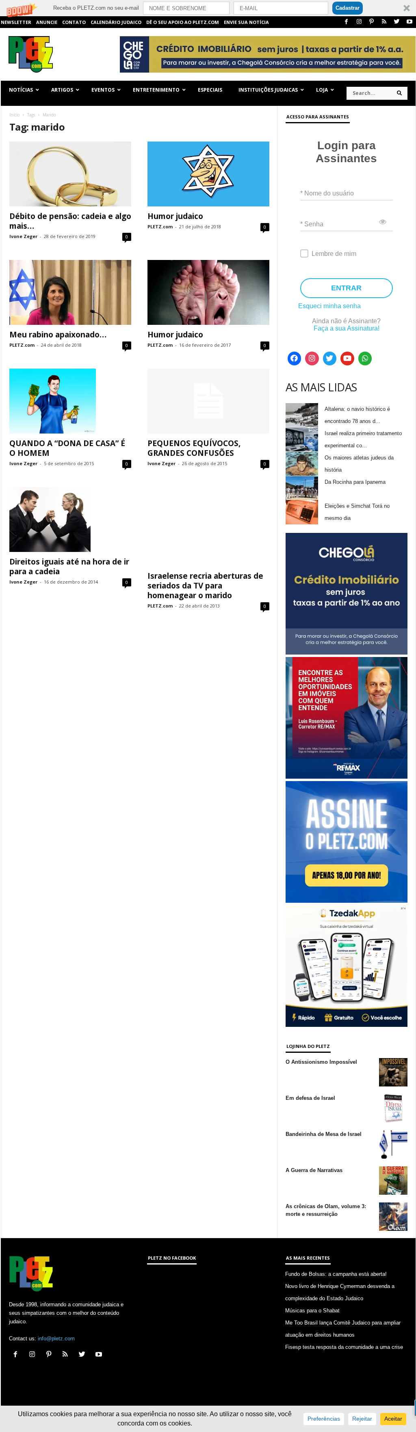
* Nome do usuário (327, 193)
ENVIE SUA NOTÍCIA (246, 22)
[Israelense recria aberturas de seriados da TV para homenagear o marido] (208, 526)
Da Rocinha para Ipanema (355, 482)
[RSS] (384, 22)
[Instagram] (359, 22)
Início (14, 115)
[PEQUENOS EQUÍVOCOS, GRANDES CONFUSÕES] (208, 401)
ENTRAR (346, 288)
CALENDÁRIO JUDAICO (116, 22)
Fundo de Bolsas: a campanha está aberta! (336, 1274)
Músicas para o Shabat (312, 1310)
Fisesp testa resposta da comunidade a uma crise (344, 1347)
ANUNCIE (46, 22)
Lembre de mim (334, 253)
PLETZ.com (160, 226)
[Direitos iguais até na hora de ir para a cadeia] (70, 519)
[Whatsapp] (365, 358)
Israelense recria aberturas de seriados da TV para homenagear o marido (205, 586)
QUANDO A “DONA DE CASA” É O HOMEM (67, 448)
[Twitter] (397, 22)
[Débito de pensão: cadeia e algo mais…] (70, 174)
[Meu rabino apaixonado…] (70, 292)
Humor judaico (175, 216)
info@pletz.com (56, 1338)
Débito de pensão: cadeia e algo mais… (70, 221)
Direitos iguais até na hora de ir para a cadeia (69, 566)
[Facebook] (346, 22)
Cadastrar (348, 8)
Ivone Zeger (23, 236)
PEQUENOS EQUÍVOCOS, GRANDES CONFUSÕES (193, 448)
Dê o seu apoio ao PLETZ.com (182, 22)
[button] (208, 8)
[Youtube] (409, 22)
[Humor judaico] (208, 174)
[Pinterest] (372, 22)
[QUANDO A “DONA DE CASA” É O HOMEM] (70, 401)
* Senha (311, 224)
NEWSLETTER (16, 22)
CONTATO (74, 22)
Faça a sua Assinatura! (346, 328)
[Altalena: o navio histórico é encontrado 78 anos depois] (302, 415)
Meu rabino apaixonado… (57, 334)
